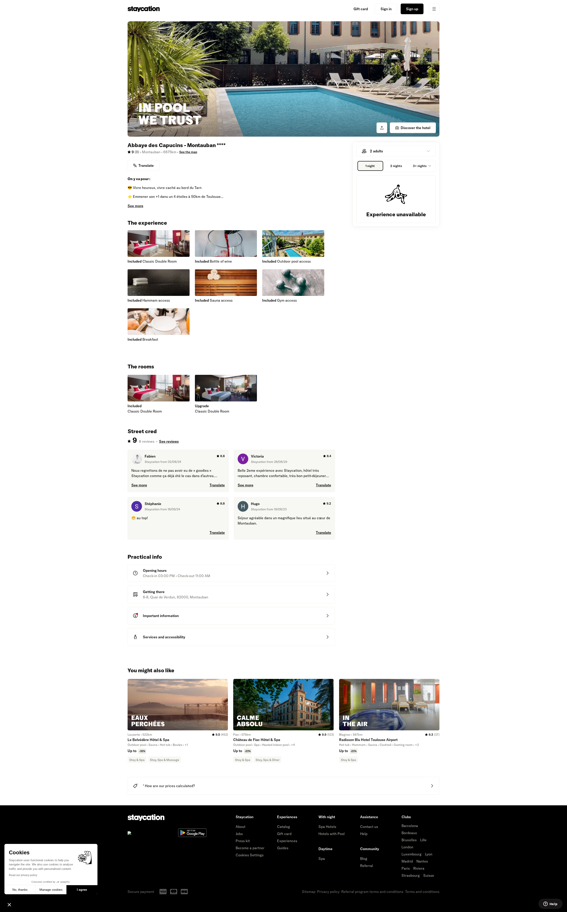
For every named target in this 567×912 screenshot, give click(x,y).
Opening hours (155, 570)
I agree (82, 889)
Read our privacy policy (23, 875)
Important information (161, 615)
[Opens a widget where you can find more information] (550, 904)
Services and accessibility (164, 637)
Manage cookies (50, 889)
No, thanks (19, 889)
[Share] (382, 127)
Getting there (154, 592)
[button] (9, 904)
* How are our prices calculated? (169, 786)
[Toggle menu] (434, 9)
